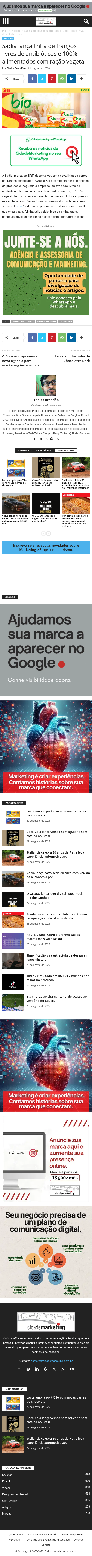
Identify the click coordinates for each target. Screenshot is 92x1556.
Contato (46, 1544)
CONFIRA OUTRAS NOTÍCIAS (34, 450)
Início (5, 30)
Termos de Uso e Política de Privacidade (47, 1539)
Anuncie (78, 1539)
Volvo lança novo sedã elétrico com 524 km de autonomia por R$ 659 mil (15, 519)
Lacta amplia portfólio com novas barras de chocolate (14, 482)
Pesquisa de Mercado (15, 1494)
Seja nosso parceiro (72, 1534)
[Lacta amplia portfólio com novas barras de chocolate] (16, 467)
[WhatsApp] (62, 78)
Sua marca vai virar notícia (42, 1534)
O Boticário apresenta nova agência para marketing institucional (21, 360)
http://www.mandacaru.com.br (46, 405)
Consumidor (9, 1500)
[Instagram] (40, 439)
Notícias (16, 30)
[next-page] (48, 533)
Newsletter (15, 1539)
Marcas (6, 1513)
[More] (81, 78)
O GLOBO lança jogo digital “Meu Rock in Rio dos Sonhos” (45, 518)
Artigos (6, 1507)
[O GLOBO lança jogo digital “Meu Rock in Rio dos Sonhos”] (46, 503)
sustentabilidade (46, 321)
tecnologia (65, 321)
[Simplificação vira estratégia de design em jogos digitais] (13, 961)
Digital (6, 1481)
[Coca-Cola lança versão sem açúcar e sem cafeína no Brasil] (46, 467)
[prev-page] (43, 533)
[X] (42, 78)
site (19, 206)
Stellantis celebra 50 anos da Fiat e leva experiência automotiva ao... (55, 854)
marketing (18, 321)
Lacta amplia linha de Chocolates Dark (72, 358)
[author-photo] (46, 385)
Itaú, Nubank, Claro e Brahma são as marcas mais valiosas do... (53, 937)
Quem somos (16, 1534)
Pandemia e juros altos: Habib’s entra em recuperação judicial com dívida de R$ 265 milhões (75, 521)
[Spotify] (52, 439)
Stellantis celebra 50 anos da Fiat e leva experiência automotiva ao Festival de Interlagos (75, 483)
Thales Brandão (16, 68)
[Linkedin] (71, 78)
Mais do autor (66, 450)
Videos (6, 1487)
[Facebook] (32, 78)
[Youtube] (72, 1369)
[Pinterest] (52, 78)
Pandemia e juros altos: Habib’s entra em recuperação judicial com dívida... (57, 916)
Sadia (31, 321)
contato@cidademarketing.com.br (52, 1360)
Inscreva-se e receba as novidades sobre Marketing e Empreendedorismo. (46, 547)
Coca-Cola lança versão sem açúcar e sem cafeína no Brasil (45, 482)
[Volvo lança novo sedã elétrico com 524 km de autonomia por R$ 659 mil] (16, 503)
